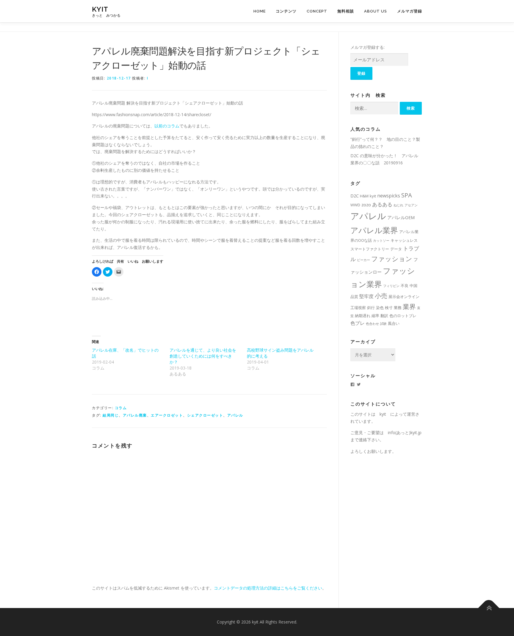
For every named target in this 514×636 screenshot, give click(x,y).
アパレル (235, 415)
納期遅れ (362, 315)
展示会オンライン (403, 296)
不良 (404, 285)
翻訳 (384, 315)
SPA (406, 195)
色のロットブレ (402, 315)
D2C (354, 196)
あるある (382, 204)
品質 (354, 296)
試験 (383, 324)
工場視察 (358, 307)
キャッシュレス (404, 240)
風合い (393, 323)
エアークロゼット (167, 415)
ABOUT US (375, 11)
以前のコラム (166, 126)
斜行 (371, 307)
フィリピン (391, 286)
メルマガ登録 (409, 11)
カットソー (381, 240)
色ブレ (357, 323)
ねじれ (398, 205)
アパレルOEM (401, 217)
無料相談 (345, 11)
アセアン (411, 205)
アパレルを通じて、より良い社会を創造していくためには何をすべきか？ (203, 356)
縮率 (375, 315)
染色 (380, 307)
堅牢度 (366, 296)
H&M (364, 196)
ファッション (391, 258)
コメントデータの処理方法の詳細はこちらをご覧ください (268, 588)
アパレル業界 (374, 230)
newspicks (388, 195)
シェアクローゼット (205, 415)
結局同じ (111, 415)
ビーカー (363, 260)
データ (396, 249)
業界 (409, 306)
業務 (398, 307)
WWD (355, 205)
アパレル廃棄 (135, 415)
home (259, 11)
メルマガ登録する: (367, 47)
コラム (121, 407)
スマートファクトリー (369, 249)
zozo (366, 205)
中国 (413, 285)
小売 (381, 296)
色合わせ (372, 324)
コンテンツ (286, 11)
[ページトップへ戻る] (488, 608)
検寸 (389, 307)
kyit (100, 9)
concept (317, 11)
